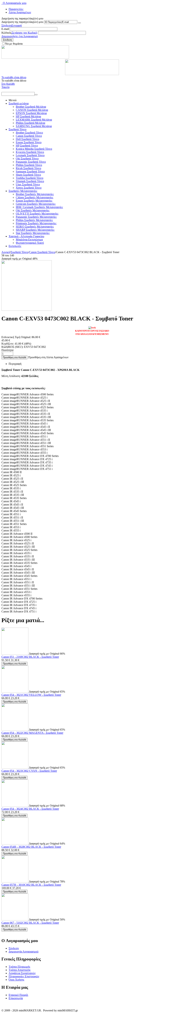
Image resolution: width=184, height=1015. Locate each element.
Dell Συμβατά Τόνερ (27, 139)
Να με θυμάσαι (14, 43)
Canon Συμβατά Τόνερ (29, 135)
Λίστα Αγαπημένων (20, 12)
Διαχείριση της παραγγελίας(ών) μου (22, 21)
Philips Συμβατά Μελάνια (30, 122)
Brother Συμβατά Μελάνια (31, 106)
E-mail (5, 28)
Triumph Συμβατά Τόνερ (30, 181)
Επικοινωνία (16, 998)
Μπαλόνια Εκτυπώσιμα (29, 239)
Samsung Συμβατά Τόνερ (30, 171)
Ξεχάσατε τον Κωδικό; (25, 32)
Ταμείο (5, 87)
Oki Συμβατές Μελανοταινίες (32, 210)
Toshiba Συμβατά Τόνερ (29, 177)
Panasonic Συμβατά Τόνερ (31, 161)
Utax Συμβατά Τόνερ (28, 184)
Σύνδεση (6, 25)
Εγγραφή (17, 25)
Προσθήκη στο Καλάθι (14, 357)
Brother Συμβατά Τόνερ (29, 132)
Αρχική (5, 252)
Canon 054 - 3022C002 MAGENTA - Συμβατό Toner (32, 732)
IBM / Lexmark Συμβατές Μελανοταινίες (39, 207)
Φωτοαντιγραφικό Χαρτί (30, 242)
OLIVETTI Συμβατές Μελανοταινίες (37, 213)
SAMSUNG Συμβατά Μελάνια (34, 126)
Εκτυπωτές (15, 246)
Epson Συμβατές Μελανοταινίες (34, 200)
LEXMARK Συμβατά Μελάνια (34, 119)
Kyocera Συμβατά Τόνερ (30, 152)
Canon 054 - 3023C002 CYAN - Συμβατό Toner (29, 770)
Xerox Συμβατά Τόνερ (29, 187)
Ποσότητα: (7, 350)
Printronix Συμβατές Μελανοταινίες (36, 223)
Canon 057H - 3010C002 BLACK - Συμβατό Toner (31, 884)
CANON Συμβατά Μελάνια (32, 109)
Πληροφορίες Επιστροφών (24, 976)
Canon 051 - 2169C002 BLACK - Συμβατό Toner (30, 656)
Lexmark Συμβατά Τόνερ (30, 155)
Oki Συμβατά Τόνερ (27, 158)
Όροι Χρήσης (16, 979)
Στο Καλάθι (8, 83)
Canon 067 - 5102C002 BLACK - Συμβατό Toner (30, 922)
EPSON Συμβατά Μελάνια (31, 113)
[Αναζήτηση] (36, 94)
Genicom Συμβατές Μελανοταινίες (36, 203)
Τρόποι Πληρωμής (19, 966)
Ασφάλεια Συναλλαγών (22, 973)
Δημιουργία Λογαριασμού (23, 951)
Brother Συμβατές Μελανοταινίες (35, 194)
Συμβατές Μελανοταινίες (23, 190)
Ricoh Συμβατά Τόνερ (28, 168)
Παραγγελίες (16, 9)
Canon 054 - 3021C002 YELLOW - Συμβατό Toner (31, 694)
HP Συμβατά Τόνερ (27, 145)
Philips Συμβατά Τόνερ (29, 165)
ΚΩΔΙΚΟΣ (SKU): (12, 346)
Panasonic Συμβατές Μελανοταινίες (36, 216)
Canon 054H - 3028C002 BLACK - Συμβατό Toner (31, 846)
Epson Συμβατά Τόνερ (29, 142)
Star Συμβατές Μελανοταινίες (33, 233)
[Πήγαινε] (79, 22)
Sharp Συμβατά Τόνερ (28, 174)
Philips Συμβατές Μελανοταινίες (34, 220)
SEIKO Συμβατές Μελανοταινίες (35, 226)
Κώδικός (6, 32)
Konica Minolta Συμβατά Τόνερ (34, 148)
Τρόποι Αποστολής (20, 969)
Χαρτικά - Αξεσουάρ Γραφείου (26, 236)
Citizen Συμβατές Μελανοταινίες (34, 197)
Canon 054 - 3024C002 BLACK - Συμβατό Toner (30, 808)
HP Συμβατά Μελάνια (28, 116)
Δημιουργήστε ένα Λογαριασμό (19, 36)
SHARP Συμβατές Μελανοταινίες (35, 229)
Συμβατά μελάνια (19, 103)
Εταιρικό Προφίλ (18, 994)
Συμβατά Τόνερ (17, 129)
